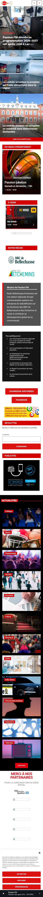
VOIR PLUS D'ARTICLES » (22, 139)
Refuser (21, 880)
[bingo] (21, 416)
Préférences (21, 887)
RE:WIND (12, 221)
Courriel (6, 435)
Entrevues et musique (16, 218)
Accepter (21, 874)
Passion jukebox (15, 182)
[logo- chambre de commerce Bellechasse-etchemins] (21, 480)
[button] (39, 853)
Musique (8, 178)
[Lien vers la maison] (6, 3)
